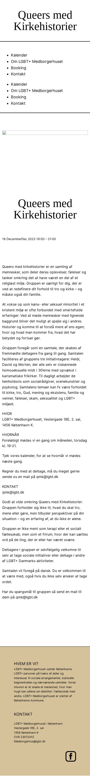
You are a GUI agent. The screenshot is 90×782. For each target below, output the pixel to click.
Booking (18, 67)
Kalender (19, 55)
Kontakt (18, 74)
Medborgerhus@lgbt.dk (29, 741)
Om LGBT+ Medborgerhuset (37, 61)
